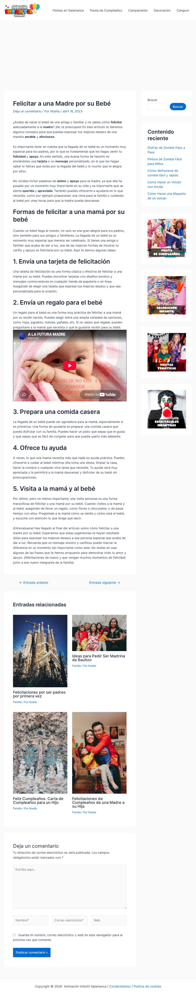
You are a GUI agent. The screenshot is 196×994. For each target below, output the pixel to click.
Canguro (183, 10)
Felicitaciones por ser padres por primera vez (39, 694)
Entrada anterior (33, 582)
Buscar (152, 100)
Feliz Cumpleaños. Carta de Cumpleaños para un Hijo (38, 800)
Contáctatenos (120, 986)
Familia (17, 702)
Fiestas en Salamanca (68, 10)
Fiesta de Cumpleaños (106, 10)
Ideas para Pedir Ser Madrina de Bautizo (98, 658)
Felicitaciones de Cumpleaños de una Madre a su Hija (98, 802)
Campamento (138, 10)
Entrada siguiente (104, 582)
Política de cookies (147, 986)
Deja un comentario (27, 111)
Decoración (162, 10)
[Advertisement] (98, 49)
